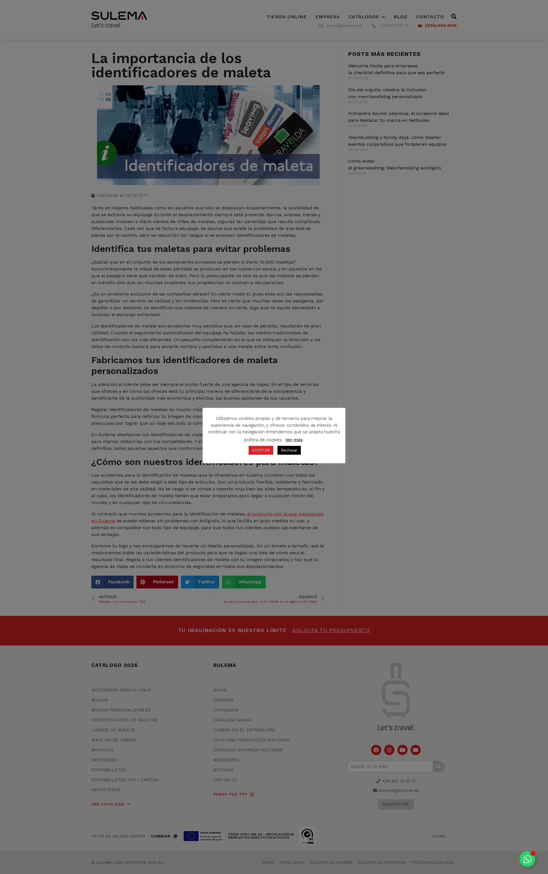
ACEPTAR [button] (261, 450)
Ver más (294, 439)
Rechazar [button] (289, 450)
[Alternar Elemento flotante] (527, 859)
